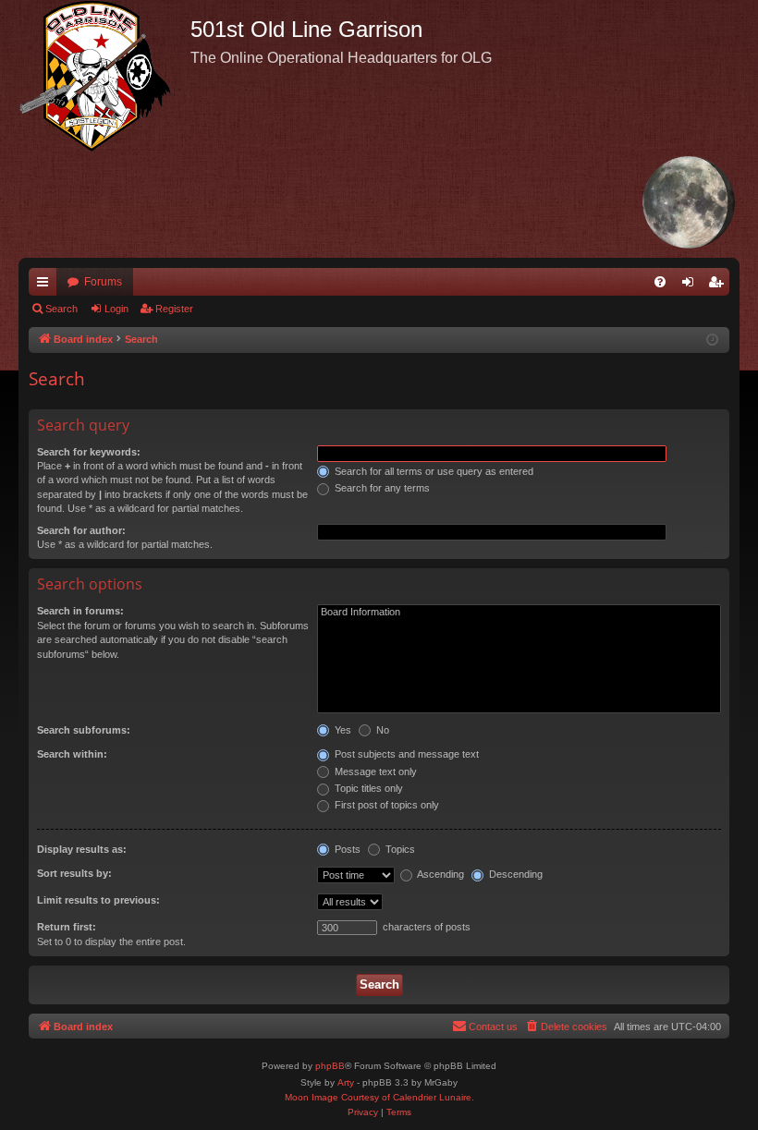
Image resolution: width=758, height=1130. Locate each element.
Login (116, 308)
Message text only (374, 771)
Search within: (72, 753)
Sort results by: (74, 873)
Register (174, 308)
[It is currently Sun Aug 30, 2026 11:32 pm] (712, 340)
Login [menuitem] (691, 285)
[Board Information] (519, 612)
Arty (345, 1082)
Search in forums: (80, 610)
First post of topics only (385, 804)
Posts (346, 849)
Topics (399, 849)
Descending (514, 874)
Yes (341, 729)
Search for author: (81, 530)
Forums (103, 281)
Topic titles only (367, 788)
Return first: (66, 926)
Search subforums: (83, 729)
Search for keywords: (89, 451)
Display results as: (82, 849)
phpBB (330, 1066)
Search (61, 308)
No (381, 729)
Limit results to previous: (98, 899)
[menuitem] (660, 282)
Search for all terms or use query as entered (432, 471)
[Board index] (104, 76)
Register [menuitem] (719, 285)
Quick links (46, 285)
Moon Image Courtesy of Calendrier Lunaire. (379, 1097)
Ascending (439, 874)
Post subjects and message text (405, 753)
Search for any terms (381, 487)
